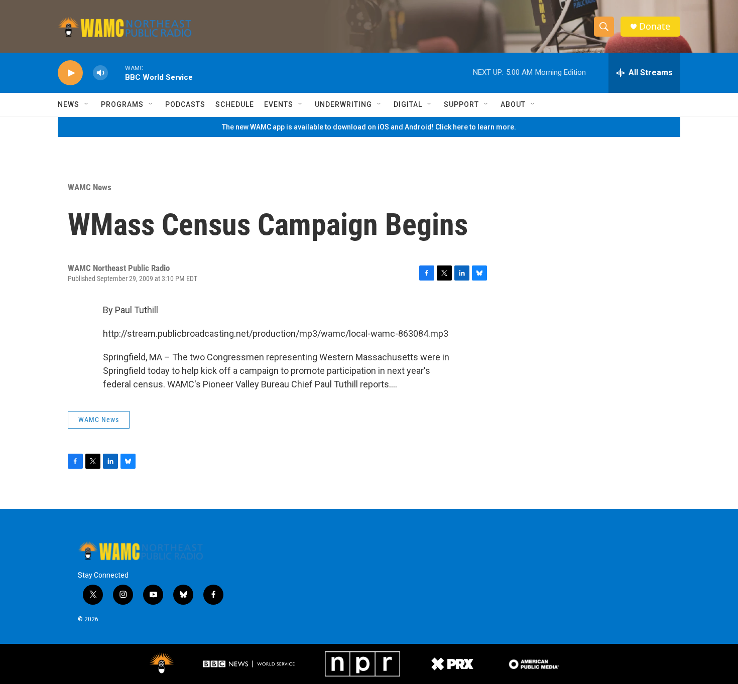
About (513, 104)
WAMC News (89, 187)
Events (278, 104)
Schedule (234, 104)
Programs (122, 104)
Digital (408, 104)
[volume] (100, 73)
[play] (70, 73)
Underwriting (343, 104)
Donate (654, 26)
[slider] (116, 72)
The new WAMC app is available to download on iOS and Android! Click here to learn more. (369, 127)
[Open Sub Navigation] (87, 104)
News (68, 104)
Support (461, 104)
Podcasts (185, 104)
